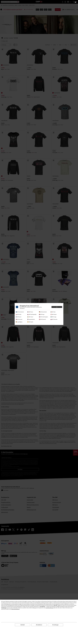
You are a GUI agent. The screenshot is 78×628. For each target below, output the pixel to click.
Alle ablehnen (39, 624)
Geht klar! (22, 624)
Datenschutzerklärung (15, 609)
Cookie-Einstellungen (49, 607)
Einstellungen (55, 624)
